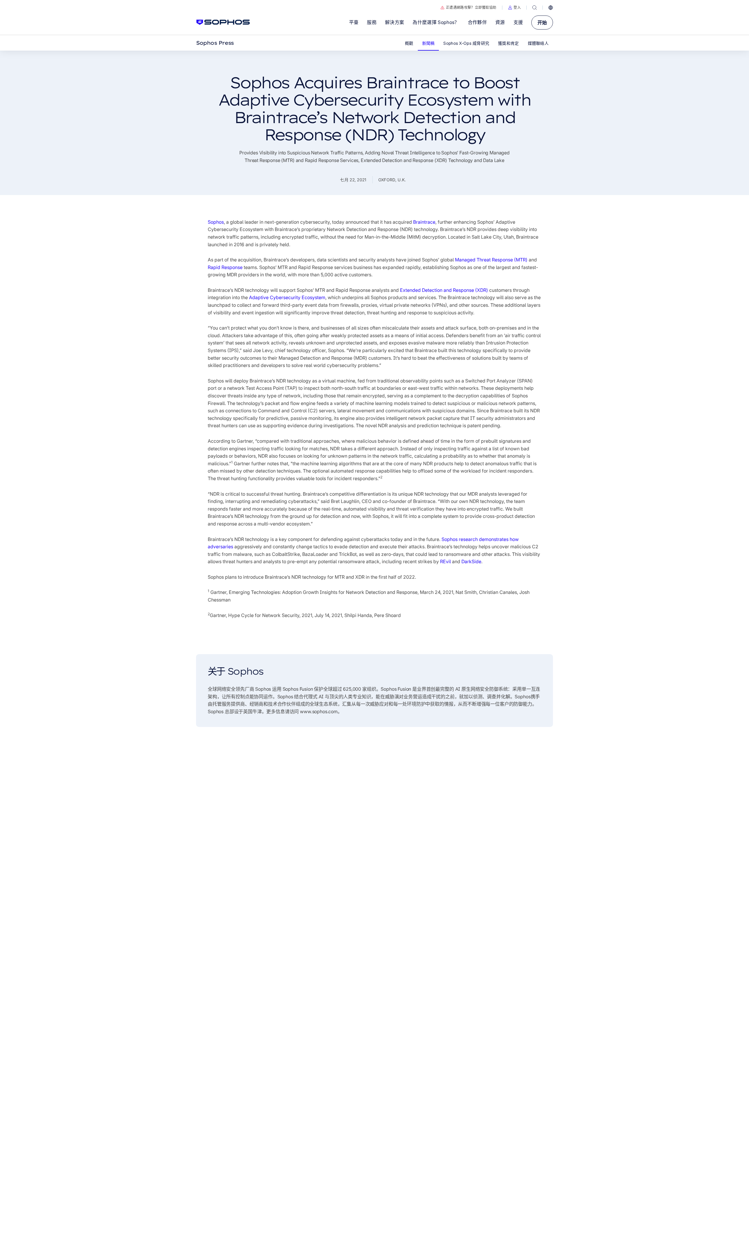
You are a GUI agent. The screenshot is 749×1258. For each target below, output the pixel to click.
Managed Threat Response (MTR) (491, 260)
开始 (542, 22)
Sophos (216, 222)
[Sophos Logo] (223, 22)
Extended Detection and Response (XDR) (444, 290)
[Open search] (534, 7)
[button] (514, 7)
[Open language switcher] (550, 7)
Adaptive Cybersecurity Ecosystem (287, 297)
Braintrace (424, 222)
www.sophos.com (319, 711)
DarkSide (471, 561)
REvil (445, 561)
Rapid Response (225, 267)
